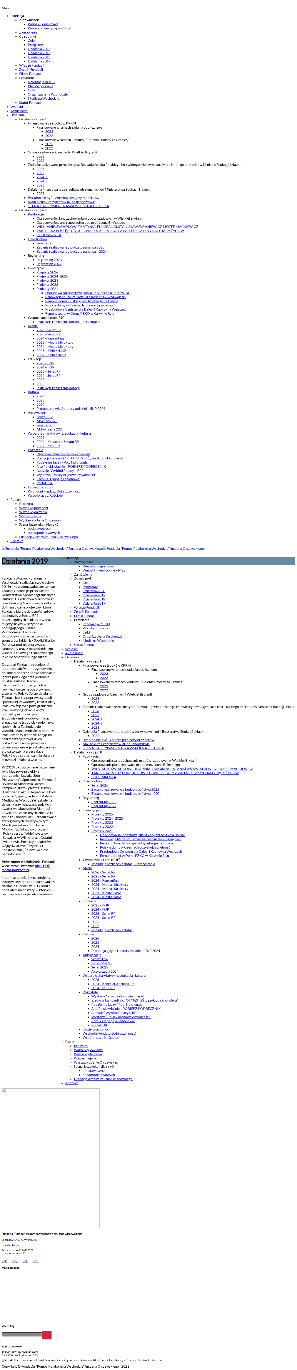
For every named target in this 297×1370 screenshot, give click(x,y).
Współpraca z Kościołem (46, 495)
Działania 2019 (39, 53)
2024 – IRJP (45, 367)
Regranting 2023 (49, 259)
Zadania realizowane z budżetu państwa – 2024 (72, 251)
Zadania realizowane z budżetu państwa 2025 (70, 247)
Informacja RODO (41, 82)
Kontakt (16, 541)
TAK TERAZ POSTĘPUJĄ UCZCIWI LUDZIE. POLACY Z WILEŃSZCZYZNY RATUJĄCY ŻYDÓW (110, 231)
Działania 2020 (39, 49)
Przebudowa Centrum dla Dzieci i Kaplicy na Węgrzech (86, 309)
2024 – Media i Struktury (55, 346)
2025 (40, 173)
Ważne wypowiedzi (33, 508)
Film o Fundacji (30, 73)
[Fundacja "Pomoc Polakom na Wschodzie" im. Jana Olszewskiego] (103, 548)
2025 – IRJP (45, 363)
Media (33, 326)
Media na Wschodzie (43, 98)
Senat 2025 (45, 243)
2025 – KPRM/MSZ (51, 350)
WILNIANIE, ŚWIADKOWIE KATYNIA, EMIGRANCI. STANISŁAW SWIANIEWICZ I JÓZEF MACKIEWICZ (117, 226)
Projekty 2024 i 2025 (52, 276)
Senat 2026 (45, 417)
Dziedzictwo (37, 239)
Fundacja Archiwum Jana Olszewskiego (48, 537)
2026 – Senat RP (49, 330)
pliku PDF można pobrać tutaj (26, 868)
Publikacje (36, 214)
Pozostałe (35, 450)
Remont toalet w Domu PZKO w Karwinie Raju (79, 313)
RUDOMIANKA (49, 235)
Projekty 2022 (47, 284)
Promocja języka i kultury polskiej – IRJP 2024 (71, 408)
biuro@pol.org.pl (10, 1245)
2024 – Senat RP (49, 375)
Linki (31, 90)
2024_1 (42, 177)
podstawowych (39, 528)
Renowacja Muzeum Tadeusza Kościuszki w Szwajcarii (85, 297)
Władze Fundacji (31, 65)
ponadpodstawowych (44, 532)
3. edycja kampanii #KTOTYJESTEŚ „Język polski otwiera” (80, 458)
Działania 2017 (39, 61)
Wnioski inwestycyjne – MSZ (49, 28)
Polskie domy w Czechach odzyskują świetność (80, 305)
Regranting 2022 (49, 264)
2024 (40, 404)
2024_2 (42, 181)
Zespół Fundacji (31, 69)
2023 (49, 131)
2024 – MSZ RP (48, 446)
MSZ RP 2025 (47, 421)
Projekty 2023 (47, 280)
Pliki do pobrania (40, 86)
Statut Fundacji (30, 102)
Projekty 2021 (47, 288)
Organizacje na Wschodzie (48, 94)
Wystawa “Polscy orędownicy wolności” (66, 474)
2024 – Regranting (50, 338)
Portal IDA (45, 483)
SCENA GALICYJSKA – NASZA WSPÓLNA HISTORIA (68, 206)
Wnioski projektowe (43, 24)
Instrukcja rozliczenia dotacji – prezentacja (68, 321)
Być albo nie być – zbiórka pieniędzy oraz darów (63, 197)
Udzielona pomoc (41, 487)
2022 (49, 135)
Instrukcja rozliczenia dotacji (58, 388)
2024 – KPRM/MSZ (51, 355)
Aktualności (19, 111)
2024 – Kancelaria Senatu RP (58, 441)
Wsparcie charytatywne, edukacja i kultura (59, 433)
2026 (40, 168)
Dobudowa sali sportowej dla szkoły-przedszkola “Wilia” (87, 293)
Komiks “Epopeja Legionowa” (58, 479)
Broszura (26, 503)
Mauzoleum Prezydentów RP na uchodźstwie (61, 202)
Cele (31, 40)
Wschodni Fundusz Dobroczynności (54, 491)
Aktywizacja (37, 412)
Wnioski (16, 106)
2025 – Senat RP (49, 334)
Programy (35, 44)
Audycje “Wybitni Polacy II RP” (60, 470)
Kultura (33, 392)
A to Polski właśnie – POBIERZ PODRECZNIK (71, 466)
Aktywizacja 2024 (50, 429)
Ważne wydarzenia (33, 512)
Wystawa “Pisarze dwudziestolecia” (63, 454)
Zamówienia (28, 32)
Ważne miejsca (30, 516)
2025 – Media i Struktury (55, 342)
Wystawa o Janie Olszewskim (41, 520)
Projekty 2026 (47, 272)
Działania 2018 (39, 57)
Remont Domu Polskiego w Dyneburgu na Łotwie (81, 301)
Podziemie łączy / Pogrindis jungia (62, 462)
